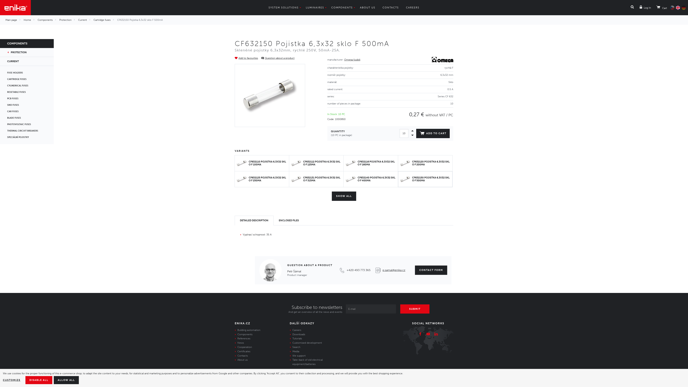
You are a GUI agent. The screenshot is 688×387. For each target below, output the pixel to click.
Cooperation (244, 347)
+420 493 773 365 (359, 270)
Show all (344, 196)
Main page (11, 20)
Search (296, 347)
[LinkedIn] (436, 334)
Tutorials (297, 338)
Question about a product (280, 58)
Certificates (243, 351)
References (243, 338)
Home (27, 20)
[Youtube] (428, 334)
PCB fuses (12, 98)
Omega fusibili (352, 59)
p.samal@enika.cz (394, 270)
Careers (412, 7)
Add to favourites (248, 58)
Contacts (391, 7)
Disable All (38, 380)
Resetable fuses (16, 92)
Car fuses (13, 111)
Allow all (66, 380)
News (240, 342)
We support (299, 355)
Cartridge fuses (102, 20)
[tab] (254, 221)
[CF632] (270, 95)
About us (367, 7)
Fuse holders (15, 72)
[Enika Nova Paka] (15, 7)
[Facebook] (420, 334)
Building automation (248, 330)
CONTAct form (431, 270)
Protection (65, 20)
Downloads (298, 334)
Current (82, 20)
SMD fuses (13, 105)
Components (342, 7)
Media (295, 351)
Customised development (307, 342)
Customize (11, 380)
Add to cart (436, 133)
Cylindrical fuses (17, 85)
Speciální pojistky (18, 137)
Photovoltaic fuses (19, 124)
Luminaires (315, 7)
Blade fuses (14, 118)
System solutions (284, 7)
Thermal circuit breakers (22, 131)
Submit (415, 308)
